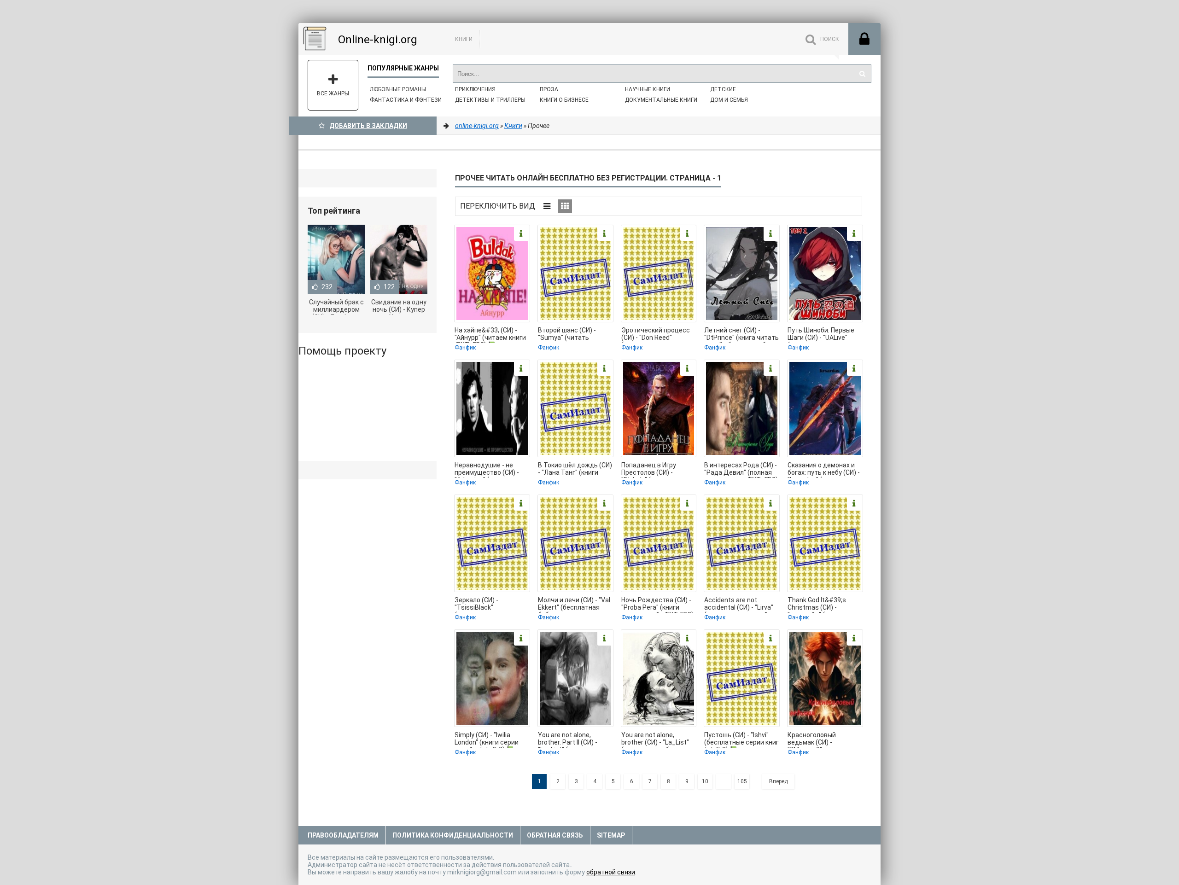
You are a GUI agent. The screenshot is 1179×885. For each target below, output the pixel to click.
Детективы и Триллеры (490, 100)
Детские (723, 89)
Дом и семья (729, 100)
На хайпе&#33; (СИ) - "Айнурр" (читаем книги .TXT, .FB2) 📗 (490, 334)
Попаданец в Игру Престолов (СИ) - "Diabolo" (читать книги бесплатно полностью (656, 469)
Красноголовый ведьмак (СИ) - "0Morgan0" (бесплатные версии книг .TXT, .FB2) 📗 (819, 739)
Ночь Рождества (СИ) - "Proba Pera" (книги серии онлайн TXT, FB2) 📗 (657, 604)
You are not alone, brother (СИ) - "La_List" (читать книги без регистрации (655, 739)
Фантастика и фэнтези (406, 100)
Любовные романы (398, 89)
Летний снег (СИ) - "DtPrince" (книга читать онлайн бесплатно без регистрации (741, 334)
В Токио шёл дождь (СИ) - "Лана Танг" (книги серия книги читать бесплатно (575, 469)
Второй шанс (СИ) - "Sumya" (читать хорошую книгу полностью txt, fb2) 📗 (572, 334)
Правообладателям (343, 835)
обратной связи (610, 872)
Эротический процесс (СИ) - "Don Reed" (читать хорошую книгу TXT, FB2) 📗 (657, 334)
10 (705, 781)
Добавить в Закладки (368, 125)
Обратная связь (555, 835)
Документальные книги (661, 100)
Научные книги (647, 89)
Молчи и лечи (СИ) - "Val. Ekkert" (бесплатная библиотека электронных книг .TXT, (575, 604)
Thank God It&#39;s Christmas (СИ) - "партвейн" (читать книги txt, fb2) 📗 (817, 604)
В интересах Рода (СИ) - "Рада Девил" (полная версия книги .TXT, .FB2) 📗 (741, 469)
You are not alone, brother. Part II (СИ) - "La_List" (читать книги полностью (573, 739)
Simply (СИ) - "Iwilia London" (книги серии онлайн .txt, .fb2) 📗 (487, 739)
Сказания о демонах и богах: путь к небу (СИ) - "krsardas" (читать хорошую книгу (824, 469)
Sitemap (611, 835)
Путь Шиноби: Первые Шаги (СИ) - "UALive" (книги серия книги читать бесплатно (821, 334)
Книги (464, 39)
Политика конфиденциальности (452, 835)
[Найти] (862, 74)
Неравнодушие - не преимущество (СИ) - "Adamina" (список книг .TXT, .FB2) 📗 (490, 469)
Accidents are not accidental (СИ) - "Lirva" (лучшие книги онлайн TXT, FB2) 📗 (738, 604)
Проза (549, 89)
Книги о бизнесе (564, 100)
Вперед (778, 781)
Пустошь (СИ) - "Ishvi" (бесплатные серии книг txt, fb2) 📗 (741, 739)
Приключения (475, 89)
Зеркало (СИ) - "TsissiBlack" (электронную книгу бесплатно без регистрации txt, (485, 604)
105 (742, 781)
